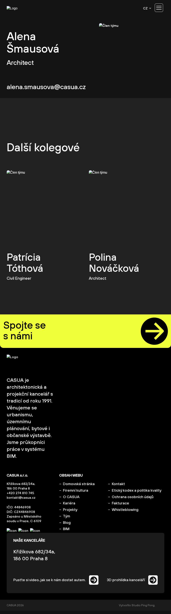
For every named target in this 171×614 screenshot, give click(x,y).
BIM (66, 529)
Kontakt (118, 484)
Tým (66, 516)
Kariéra (69, 503)
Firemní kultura (75, 490)
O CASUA (71, 497)
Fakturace (120, 503)
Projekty (70, 509)
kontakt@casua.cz (21, 497)
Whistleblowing (125, 509)
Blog (67, 522)
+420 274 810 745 (20, 493)
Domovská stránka (79, 484)
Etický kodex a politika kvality (136, 490)
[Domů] (19, 8)
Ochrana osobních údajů (132, 497)
